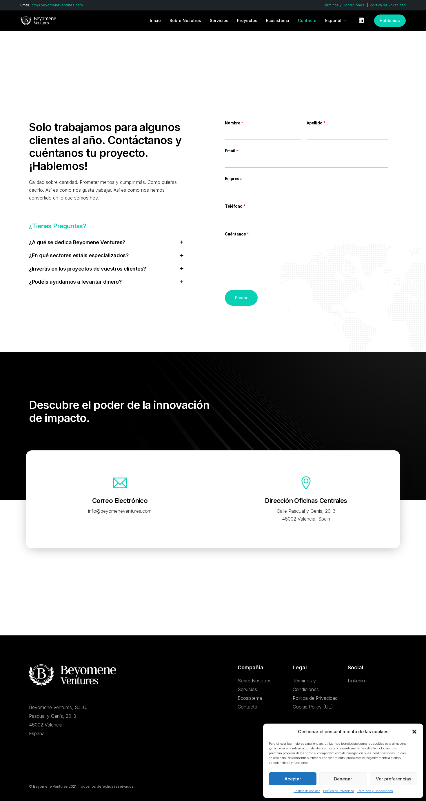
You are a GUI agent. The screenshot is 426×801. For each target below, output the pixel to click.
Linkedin (356, 681)
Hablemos (390, 20)
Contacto (247, 707)
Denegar (343, 779)
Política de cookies (307, 791)
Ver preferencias (393, 779)
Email (231, 150)
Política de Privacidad (338, 791)
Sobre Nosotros (255, 681)
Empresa (233, 178)
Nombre (234, 123)
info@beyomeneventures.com (57, 5)
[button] (414, 732)
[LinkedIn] (361, 20)
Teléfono (235, 206)
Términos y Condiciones (375, 791)
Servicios (247, 690)
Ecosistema (250, 698)
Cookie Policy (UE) (313, 707)
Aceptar (293, 779)
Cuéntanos (237, 234)
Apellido (316, 123)
